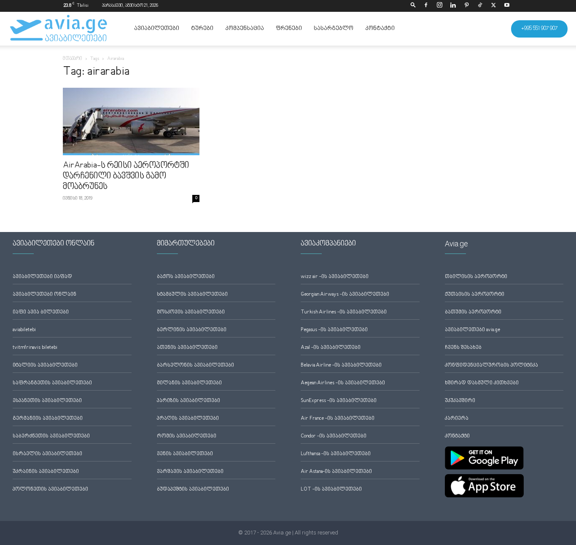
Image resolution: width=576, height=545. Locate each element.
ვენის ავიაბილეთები (185, 454)
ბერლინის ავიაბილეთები (191, 330)
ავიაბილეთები (156, 28)
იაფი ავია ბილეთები (41, 312)
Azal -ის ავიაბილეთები (331, 348)
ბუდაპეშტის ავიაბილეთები (193, 489)
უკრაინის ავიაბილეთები (46, 472)
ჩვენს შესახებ (463, 348)
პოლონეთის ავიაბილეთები (50, 489)
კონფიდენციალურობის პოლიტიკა (491, 365)
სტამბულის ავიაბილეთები (192, 294)
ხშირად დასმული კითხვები (482, 383)
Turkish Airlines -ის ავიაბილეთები (344, 312)
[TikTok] (480, 6)
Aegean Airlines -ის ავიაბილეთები (343, 383)
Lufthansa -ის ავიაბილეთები (336, 454)
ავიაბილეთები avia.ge (472, 330)
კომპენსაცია (244, 28)
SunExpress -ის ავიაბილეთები (339, 401)
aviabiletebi (24, 330)
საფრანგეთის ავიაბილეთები (52, 383)
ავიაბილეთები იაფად (42, 277)
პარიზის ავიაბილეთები (188, 401)
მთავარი (72, 59)
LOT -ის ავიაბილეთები (331, 489)
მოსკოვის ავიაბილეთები (191, 312)
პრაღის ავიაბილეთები (188, 418)
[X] (493, 6)
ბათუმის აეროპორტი (473, 312)
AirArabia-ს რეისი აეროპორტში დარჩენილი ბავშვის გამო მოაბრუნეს (126, 176)
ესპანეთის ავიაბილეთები (47, 401)
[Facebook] (426, 6)
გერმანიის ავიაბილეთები (48, 418)
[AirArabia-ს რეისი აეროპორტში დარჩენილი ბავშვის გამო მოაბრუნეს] (131, 121)
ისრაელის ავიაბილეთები (47, 454)
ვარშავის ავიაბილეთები (190, 472)
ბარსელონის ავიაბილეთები (195, 365)
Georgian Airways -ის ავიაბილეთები (345, 294)
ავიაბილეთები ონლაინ (44, 294)
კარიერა (456, 418)
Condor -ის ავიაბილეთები (333, 436)
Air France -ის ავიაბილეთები (337, 418)
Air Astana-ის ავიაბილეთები (336, 472)
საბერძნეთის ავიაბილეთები (51, 436)
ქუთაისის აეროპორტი (474, 294)
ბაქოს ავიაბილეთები (186, 277)
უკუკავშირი (460, 401)
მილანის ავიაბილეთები (189, 383)
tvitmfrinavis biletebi (35, 348)
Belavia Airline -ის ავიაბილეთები (341, 365)
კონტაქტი (380, 28)
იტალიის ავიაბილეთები (45, 365)
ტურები (202, 28)
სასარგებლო (333, 28)
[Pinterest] (466, 6)
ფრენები (289, 28)
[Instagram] (439, 6)
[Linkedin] (453, 6)
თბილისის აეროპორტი (476, 277)
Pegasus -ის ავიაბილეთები (334, 330)
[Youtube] (507, 6)
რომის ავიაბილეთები (186, 436)
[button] (413, 5)
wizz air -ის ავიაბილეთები (335, 277)
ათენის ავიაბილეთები (187, 348)
